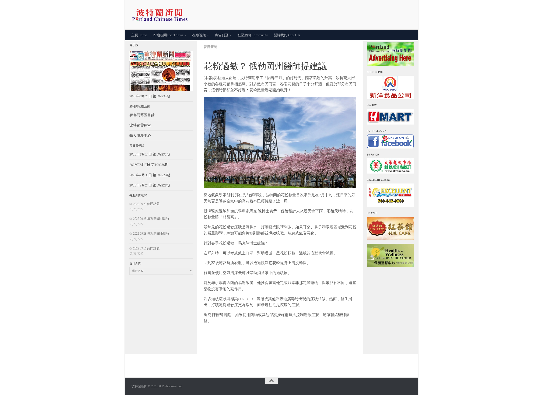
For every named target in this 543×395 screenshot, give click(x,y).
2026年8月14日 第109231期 (149, 154)
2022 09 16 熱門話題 (146, 248)
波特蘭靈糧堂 (140, 125)
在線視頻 (199, 35)
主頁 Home (139, 35)
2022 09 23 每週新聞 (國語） (152, 233)
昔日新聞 (210, 47)
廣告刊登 (221, 35)
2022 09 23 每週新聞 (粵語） (152, 219)
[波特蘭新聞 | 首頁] (160, 14)
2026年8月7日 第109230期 (148, 164)
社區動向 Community (253, 35)
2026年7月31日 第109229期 (149, 175)
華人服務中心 (140, 135)
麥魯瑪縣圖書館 (142, 115)
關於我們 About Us (287, 35)
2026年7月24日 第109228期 (149, 185)
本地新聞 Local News (168, 35)
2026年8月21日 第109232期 (149, 96)
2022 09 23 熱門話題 (146, 204)
